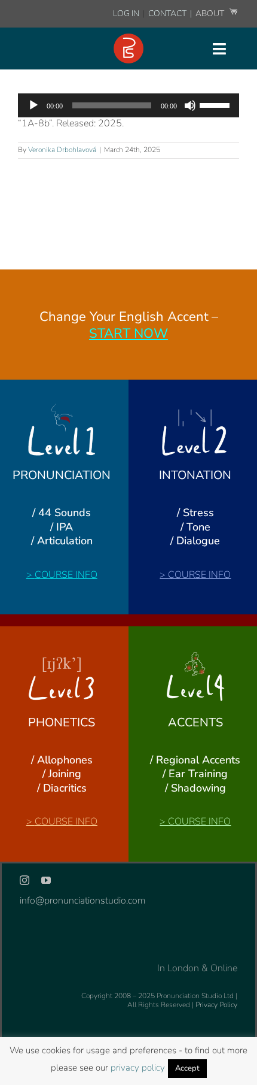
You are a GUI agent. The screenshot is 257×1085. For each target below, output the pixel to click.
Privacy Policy (216, 1005)
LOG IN (126, 13)
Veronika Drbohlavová (62, 149)
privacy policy (138, 1068)
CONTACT (168, 13)
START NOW (128, 334)
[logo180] (128, 38)
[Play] (33, 105)
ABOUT (210, 13)
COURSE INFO (66, 574)
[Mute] (190, 105)
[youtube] (46, 880)
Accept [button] (187, 1068)
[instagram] (24, 880)
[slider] (216, 104)
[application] (128, 105)
